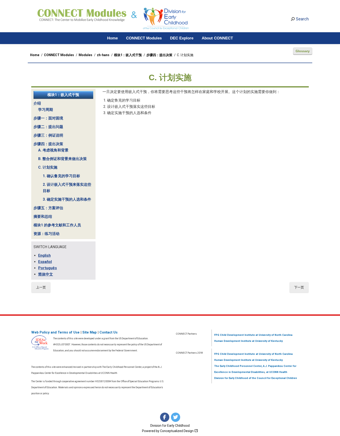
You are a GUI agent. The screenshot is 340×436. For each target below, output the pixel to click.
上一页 (41, 287)
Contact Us (108, 332)
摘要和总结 (43, 216)
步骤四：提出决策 (48, 144)
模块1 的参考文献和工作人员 (57, 225)
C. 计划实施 (47, 167)
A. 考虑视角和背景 (53, 150)
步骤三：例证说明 (48, 135)
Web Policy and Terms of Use (55, 332)
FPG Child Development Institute (234, 335)
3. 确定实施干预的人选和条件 (67, 199)
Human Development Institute (232, 341)
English (44, 255)
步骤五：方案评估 (48, 208)
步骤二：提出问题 (48, 127)
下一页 (299, 287)
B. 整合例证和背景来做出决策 (62, 159)
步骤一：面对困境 (48, 118)
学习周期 (45, 109)
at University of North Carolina (273, 335)
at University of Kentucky (267, 341)
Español (45, 262)
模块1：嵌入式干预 (63, 95)
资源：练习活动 (46, 233)
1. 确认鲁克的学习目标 (61, 176)
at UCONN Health (276, 372)
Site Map (89, 332)
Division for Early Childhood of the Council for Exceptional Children (255, 378)
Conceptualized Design (177, 431)
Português (47, 268)
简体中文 (45, 274)
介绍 (37, 103)
